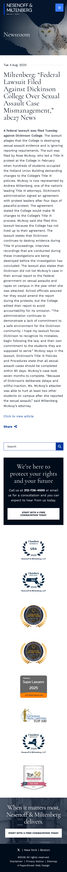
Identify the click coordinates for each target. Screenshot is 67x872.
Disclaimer (16, 861)
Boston (45, 850)
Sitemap (52, 861)
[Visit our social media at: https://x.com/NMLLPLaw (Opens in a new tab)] (18, 850)
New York (30, 850)
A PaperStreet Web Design (33, 865)
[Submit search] (59, 446)
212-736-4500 (34, 490)
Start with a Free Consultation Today (33, 833)
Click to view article (19, 416)
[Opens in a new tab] (33, 777)
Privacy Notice (35, 861)
